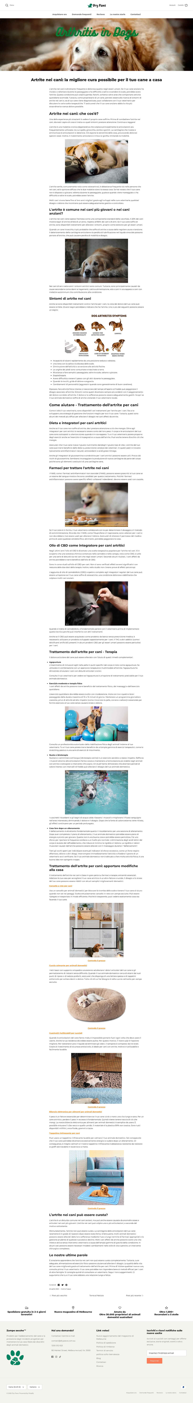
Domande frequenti (81, 14)
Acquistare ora (59, 14)
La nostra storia (117, 14)
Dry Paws (15, 1393)
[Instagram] (56, 1357)
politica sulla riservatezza (107, 1354)
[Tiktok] (60, 1357)
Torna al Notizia (96, 1295)
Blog (98, 1358)
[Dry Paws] (96, 5)
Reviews (101, 14)
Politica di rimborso (105, 1347)
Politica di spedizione (106, 1343)
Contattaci (136, 14)
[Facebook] (52, 1357)
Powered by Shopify (26, 1393)
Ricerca (99, 1366)
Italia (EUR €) (15, 1387)
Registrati (154, 1361)
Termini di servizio (104, 1350)
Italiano (33, 1387)
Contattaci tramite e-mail (63, 1336)
